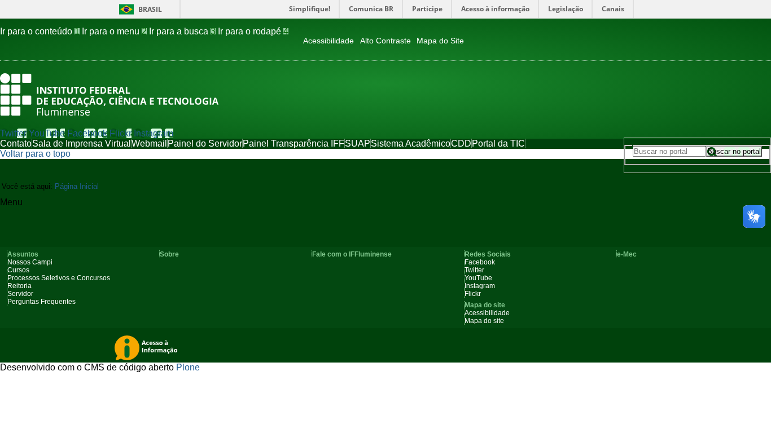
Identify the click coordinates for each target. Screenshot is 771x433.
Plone (188, 367)
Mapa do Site (440, 41)
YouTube (47, 133)
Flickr (120, 133)
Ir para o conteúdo (40, 31)
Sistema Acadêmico (410, 143)
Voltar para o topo (35, 153)
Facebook (87, 133)
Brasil (150, 9)
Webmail (149, 143)
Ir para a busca (182, 31)
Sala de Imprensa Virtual (81, 143)
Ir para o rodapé (253, 31)
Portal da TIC (498, 143)
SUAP (357, 143)
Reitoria (19, 286)
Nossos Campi (29, 262)
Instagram (153, 133)
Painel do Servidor (205, 143)
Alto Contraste (385, 41)
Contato (16, 143)
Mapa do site (484, 321)
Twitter (13, 133)
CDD (461, 143)
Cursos (18, 270)
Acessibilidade (328, 41)
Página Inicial (77, 186)
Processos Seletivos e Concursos (58, 278)
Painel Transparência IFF (293, 143)
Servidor (20, 294)
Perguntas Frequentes (41, 302)
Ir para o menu (114, 31)
